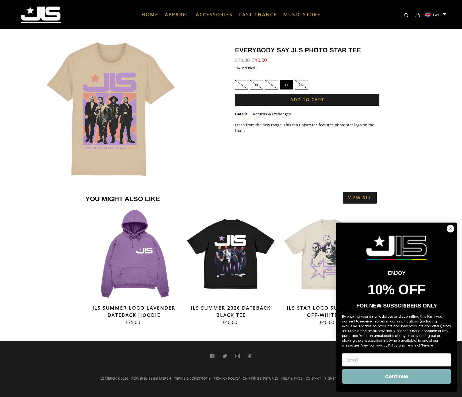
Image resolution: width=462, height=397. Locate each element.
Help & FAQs (291, 378)
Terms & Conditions (192, 378)
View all (360, 198)
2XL (302, 85)
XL (287, 85)
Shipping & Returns (260, 378)
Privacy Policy (227, 378)
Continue (396, 376)
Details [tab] (241, 113)
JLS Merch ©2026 (113, 378)
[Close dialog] (450, 229)
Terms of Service (419, 345)
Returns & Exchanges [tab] (272, 113)
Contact (313, 378)
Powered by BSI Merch (151, 378)
